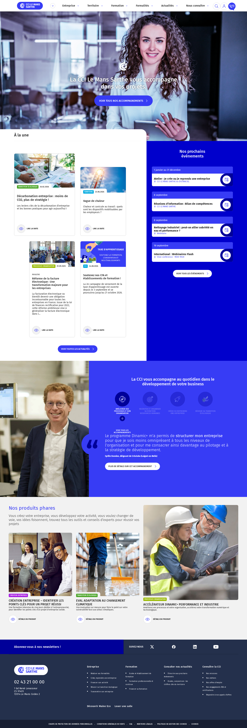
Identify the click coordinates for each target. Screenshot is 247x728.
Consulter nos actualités (178, 666)
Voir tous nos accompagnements (121, 102)
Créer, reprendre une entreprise (103, 678)
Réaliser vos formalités (100, 674)
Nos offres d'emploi (214, 683)
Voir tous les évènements (190, 274)
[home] (29, 5)
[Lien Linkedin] (201, 647)
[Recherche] (216, 6)
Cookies (194, 724)
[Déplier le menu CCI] (52, 5)
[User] (224, 6)
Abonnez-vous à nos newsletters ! (37, 647)
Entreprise (93, 666)
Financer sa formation (138, 689)
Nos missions (211, 674)
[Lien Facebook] (180, 647)
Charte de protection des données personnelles (70, 724)
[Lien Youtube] (222, 647)
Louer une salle (123, 706)
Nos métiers (211, 678)
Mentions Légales (145, 724)
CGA (130, 724)
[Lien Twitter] (159, 647)
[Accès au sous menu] (78, 6)
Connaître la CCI (211, 666)
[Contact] (232, 6)
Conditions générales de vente (111, 724)
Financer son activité (99, 683)
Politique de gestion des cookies (172, 724)
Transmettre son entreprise (102, 692)
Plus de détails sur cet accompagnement (130, 467)
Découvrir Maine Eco (99, 706)
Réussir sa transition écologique (104, 687)
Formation (131, 666)
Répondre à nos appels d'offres (219, 695)
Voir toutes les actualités (75, 350)
